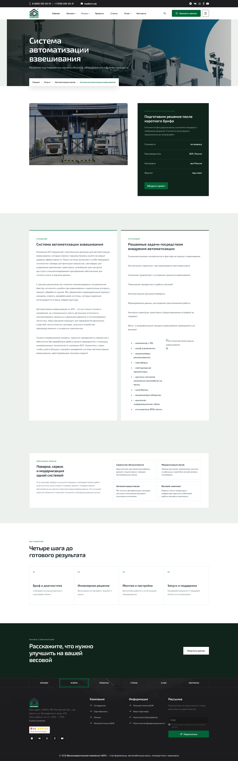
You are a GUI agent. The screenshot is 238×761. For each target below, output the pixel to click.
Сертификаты (100, 711)
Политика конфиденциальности (149, 723)
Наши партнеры (141, 711)
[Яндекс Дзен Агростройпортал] (203, 3)
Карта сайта (119, 759)
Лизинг (97, 717)
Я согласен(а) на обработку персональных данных (189, 726)
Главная (36, 82)
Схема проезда (37, 720)
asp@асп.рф (90, 3)
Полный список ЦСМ (104, 723)
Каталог (44, 683)
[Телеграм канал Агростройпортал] (190, 3)
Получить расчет (196, 650)
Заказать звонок (188, 13)
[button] (36, 135)
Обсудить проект (156, 186)
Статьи (134, 683)
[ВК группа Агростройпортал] (195, 3)
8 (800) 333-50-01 (41, 3)
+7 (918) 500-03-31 (64, 3)
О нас (164, 683)
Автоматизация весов (65, 82)
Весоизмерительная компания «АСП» (87, 755)
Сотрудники (100, 705)
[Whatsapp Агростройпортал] (200, 3)
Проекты (104, 683)
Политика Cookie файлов (145, 717)
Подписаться (190, 734)
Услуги (47, 82)
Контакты (194, 683)
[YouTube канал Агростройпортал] (207, 3)
